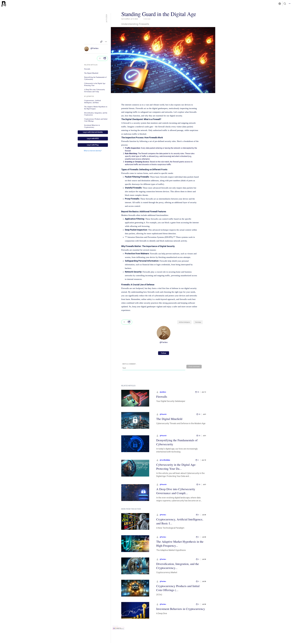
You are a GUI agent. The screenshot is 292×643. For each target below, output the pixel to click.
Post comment (194, 366)
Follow (163, 353)
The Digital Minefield (91, 73)
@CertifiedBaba (165, 460)
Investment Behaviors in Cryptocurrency (92, 126)
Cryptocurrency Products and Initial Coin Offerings (95, 120)
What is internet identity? (93, 151)
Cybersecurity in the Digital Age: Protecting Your (95, 84)
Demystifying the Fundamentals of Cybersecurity (95, 78)
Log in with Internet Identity (93, 132)
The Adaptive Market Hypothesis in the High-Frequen (95, 108)
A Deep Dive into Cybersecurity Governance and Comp (94, 90)
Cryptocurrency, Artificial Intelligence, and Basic (92, 101)
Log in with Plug (93, 145)
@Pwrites (94, 48)
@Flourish (163, 414)
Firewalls (87, 69)
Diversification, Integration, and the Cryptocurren (95, 114)
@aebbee (163, 392)
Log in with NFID (93, 138)
